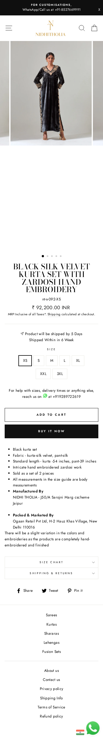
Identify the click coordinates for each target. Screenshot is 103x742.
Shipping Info (51, 698)
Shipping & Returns (51, 573)
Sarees (51, 615)
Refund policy (51, 716)
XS (25, 360)
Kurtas (51, 624)
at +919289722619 (64, 396)
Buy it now (51, 431)
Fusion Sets (51, 651)
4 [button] (56, 256)
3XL (60, 373)
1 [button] (43, 256)
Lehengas (51, 642)
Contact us (51, 679)
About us (51, 670)
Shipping (54, 314)
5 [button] (61, 256)
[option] (51, 8)
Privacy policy (51, 688)
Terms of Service (51, 707)
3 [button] (52, 256)
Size (51, 349)
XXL (43, 373)
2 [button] (48, 256)
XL (78, 360)
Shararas (51, 633)
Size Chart (51, 562)
